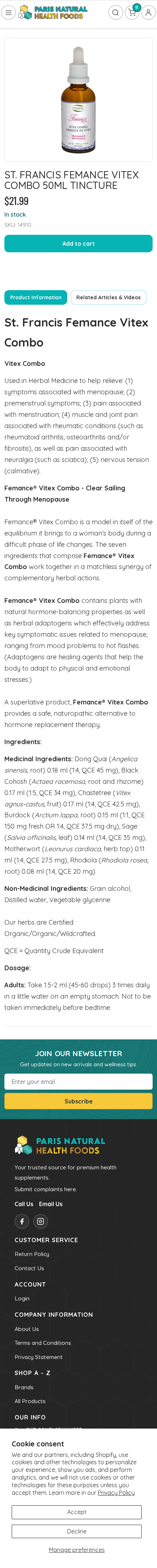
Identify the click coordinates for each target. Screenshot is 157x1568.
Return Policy (32, 1253)
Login (22, 1298)
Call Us (24, 1204)
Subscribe (79, 1101)
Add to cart (78, 243)
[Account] (148, 12)
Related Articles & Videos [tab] (108, 297)
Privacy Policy (116, 1492)
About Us (27, 1328)
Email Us (50, 1204)
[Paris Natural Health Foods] (53, 12)
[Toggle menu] (8, 12)
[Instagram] (40, 1221)
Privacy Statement (39, 1356)
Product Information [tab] (36, 297)
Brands (24, 1387)
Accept (77, 1512)
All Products (30, 1401)
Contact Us (29, 1268)
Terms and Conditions (43, 1342)
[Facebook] (22, 1221)
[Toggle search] (115, 12)
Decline (77, 1531)
